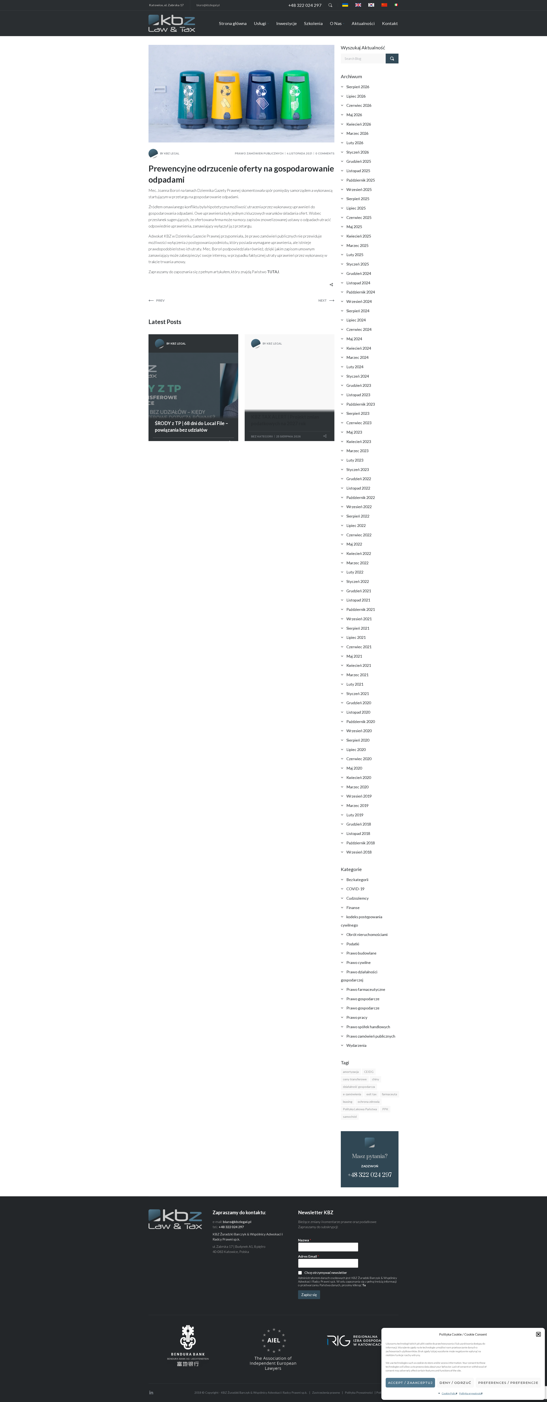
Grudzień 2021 (358, 590)
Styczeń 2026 (357, 152)
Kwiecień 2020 (358, 777)
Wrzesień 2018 (359, 852)
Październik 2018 (360, 842)
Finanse (353, 907)
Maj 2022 (354, 544)
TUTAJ (273, 271)
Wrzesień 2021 (359, 618)
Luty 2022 (354, 572)
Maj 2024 (354, 338)
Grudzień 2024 (358, 273)
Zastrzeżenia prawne (326, 1392)
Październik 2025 (360, 180)
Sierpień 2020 (357, 740)
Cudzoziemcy (357, 898)
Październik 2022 (360, 497)
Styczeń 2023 (357, 469)
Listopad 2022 (358, 488)
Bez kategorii (262, 436)
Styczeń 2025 (357, 264)
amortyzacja (351, 1071)
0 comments (324, 153)
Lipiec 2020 (356, 749)
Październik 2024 (360, 292)
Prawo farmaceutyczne (365, 989)
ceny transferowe (355, 1079)
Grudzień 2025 (358, 161)
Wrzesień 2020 (359, 730)
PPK (385, 1109)
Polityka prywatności (470, 1393)
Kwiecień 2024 (358, 348)
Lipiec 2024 (356, 320)
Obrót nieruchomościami (367, 934)
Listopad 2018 (358, 833)
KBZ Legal (171, 153)
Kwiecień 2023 (358, 441)
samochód (350, 1116)
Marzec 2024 (357, 357)
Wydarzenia (356, 1045)
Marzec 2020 (357, 787)
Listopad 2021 (358, 600)
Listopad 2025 (358, 170)
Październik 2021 (360, 609)
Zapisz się (309, 1294)
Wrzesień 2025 (359, 189)
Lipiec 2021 (356, 637)
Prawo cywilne (358, 962)
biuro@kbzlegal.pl (208, 5)
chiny (375, 1079)
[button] (538, 1334)
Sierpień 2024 (357, 310)
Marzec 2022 (357, 562)
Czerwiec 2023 (358, 422)
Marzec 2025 (357, 245)
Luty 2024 (354, 366)
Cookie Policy (449, 1393)
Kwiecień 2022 (358, 553)
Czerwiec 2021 (358, 646)
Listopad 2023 (358, 394)
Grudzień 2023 (358, 385)
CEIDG (368, 1071)
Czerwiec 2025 (358, 217)
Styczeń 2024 (357, 376)
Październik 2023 (360, 404)
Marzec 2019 (357, 805)
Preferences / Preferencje (508, 1383)
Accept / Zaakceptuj (410, 1383)
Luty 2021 (354, 684)
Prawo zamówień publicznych (259, 153)
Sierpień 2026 (357, 86)
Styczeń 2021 (357, 693)
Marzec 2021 (357, 674)
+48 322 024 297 (305, 5)
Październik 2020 (360, 721)
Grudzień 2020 (358, 702)
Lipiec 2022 (356, 525)
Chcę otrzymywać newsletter (325, 1272)
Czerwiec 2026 (358, 105)
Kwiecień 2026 (358, 124)
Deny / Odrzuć (455, 1383)
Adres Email (308, 1256)
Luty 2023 (354, 460)
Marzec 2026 (357, 133)
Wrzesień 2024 (359, 301)
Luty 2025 (354, 254)
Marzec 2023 (357, 450)
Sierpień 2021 (357, 628)
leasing (347, 1101)
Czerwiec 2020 (358, 758)
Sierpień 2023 (357, 413)
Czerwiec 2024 (358, 329)
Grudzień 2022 (358, 478)
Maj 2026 (354, 114)
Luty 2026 (354, 142)
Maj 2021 (354, 656)
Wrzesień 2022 (359, 506)
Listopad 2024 (358, 282)
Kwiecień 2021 (358, 665)
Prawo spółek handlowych (368, 1026)
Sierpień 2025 (357, 198)
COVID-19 (355, 888)
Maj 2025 (354, 226)
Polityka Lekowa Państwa (360, 1109)
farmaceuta (389, 1094)
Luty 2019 (354, 814)
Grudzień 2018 (358, 824)
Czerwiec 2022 (358, 534)
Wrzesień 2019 (359, 796)
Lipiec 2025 (356, 208)
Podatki (352, 944)
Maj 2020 (354, 768)
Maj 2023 (354, 432)
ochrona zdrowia (368, 1101)
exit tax (371, 1094)
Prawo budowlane (361, 953)
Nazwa (304, 1240)
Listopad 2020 (358, 712)
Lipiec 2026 (356, 96)
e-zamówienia (352, 1094)
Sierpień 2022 (357, 516)
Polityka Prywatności (359, 1392)
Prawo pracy (356, 1017)
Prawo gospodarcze (362, 998)
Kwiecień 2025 (358, 236)
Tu (364, 1285)
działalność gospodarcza (359, 1086)
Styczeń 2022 (357, 581)
